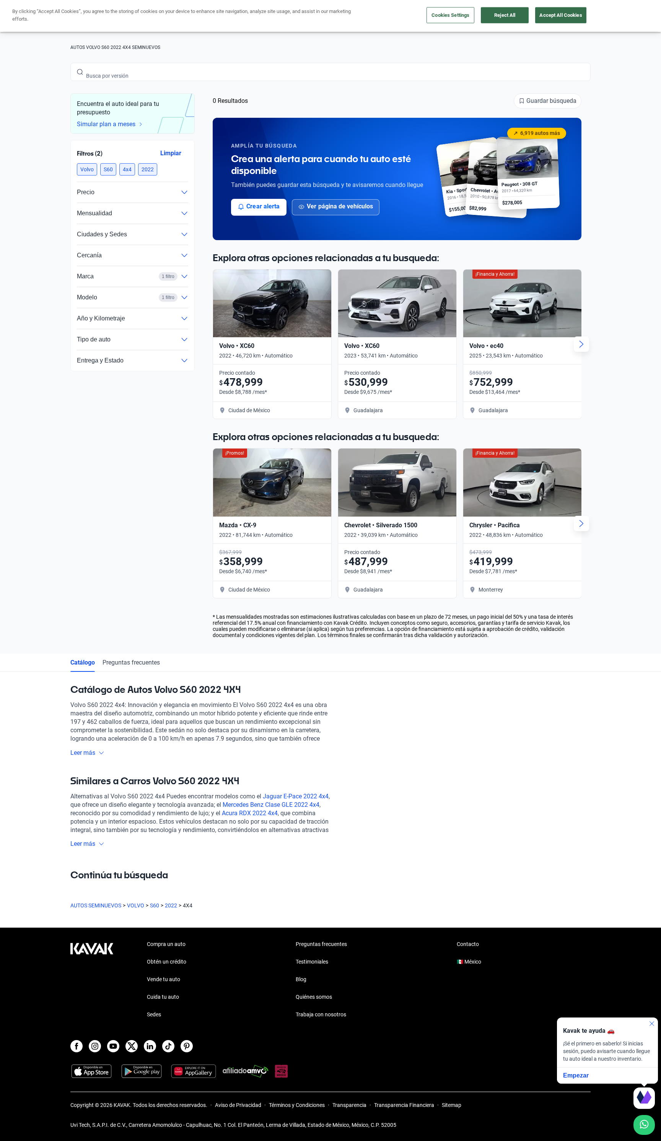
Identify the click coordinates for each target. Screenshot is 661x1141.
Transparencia (349, 1105)
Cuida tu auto (163, 997)
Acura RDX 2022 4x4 (250, 813)
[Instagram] (95, 1046)
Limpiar (170, 153)
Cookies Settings (450, 15)
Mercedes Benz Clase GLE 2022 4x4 (271, 804)
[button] (87, 169)
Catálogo (82, 662)
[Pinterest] (187, 1046)
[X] (131, 1046)
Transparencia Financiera (404, 1105)
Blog (301, 979)
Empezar (576, 1075)
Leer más (82, 752)
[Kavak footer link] (91, 980)
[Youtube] (113, 1046)
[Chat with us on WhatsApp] (644, 1125)
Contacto (468, 944)
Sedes (154, 1014)
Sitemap (451, 1105)
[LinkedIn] (150, 1046)
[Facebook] (76, 1046)
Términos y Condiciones (297, 1105)
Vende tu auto (163, 979)
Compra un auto (166, 944)
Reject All (504, 15)
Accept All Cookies (560, 15)
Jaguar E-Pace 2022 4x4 (296, 796)
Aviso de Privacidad (238, 1105)
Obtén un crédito (166, 962)
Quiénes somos (314, 997)
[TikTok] (168, 1046)
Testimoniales (312, 962)
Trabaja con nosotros (321, 1014)
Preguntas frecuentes (131, 662)
